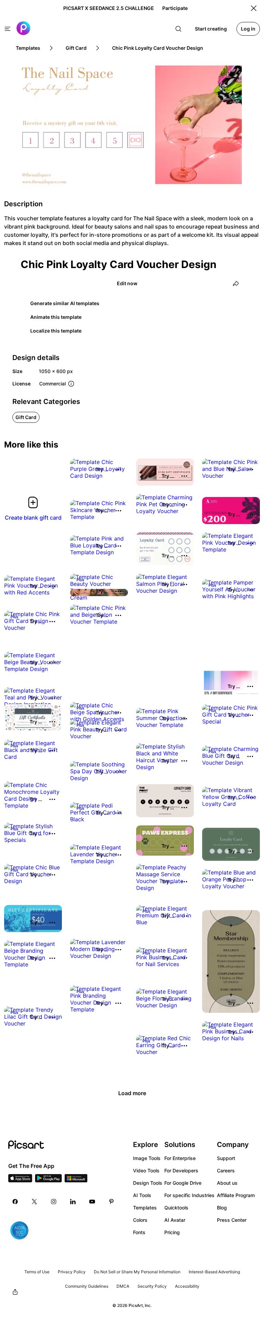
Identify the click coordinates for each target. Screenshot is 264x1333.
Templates (145, 1207)
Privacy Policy (72, 1271)
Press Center (231, 1220)
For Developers (181, 1170)
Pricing (172, 1232)
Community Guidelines (86, 1286)
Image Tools (147, 1158)
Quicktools (176, 1207)
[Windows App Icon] (76, 1180)
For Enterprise (180, 1158)
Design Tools (147, 1183)
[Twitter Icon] (34, 1201)
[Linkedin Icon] (73, 1201)
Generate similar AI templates (64, 303)
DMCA (123, 1286)
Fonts (139, 1232)
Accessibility (187, 1286)
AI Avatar (174, 1220)
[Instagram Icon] (53, 1201)
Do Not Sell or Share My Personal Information (137, 1271)
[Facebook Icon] (15, 1201)
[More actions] (118, 469)
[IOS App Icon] (20, 1180)
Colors (140, 1220)
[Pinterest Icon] (111, 1201)
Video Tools (146, 1170)
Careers (226, 1170)
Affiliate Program (236, 1195)
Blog (222, 1207)
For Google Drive (182, 1183)
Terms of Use (37, 1271)
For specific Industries (189, 1195)
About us (227, 1183)
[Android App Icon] (48, 1180)
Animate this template (55, 317)
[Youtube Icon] (92, 1201)
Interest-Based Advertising (214, 1271)
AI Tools (142, 1195)
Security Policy (152, 1286)
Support (226, 1158)
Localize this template (55, 331)
